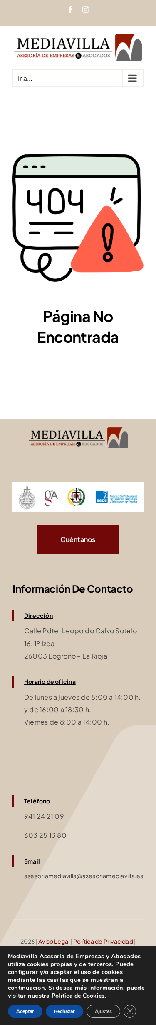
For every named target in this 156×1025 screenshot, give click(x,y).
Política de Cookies (78, 996)
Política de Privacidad (103, 941)
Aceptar (25, 1011)
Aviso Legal (53, 941)
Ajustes (103, 1011)
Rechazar (64, 1011)
